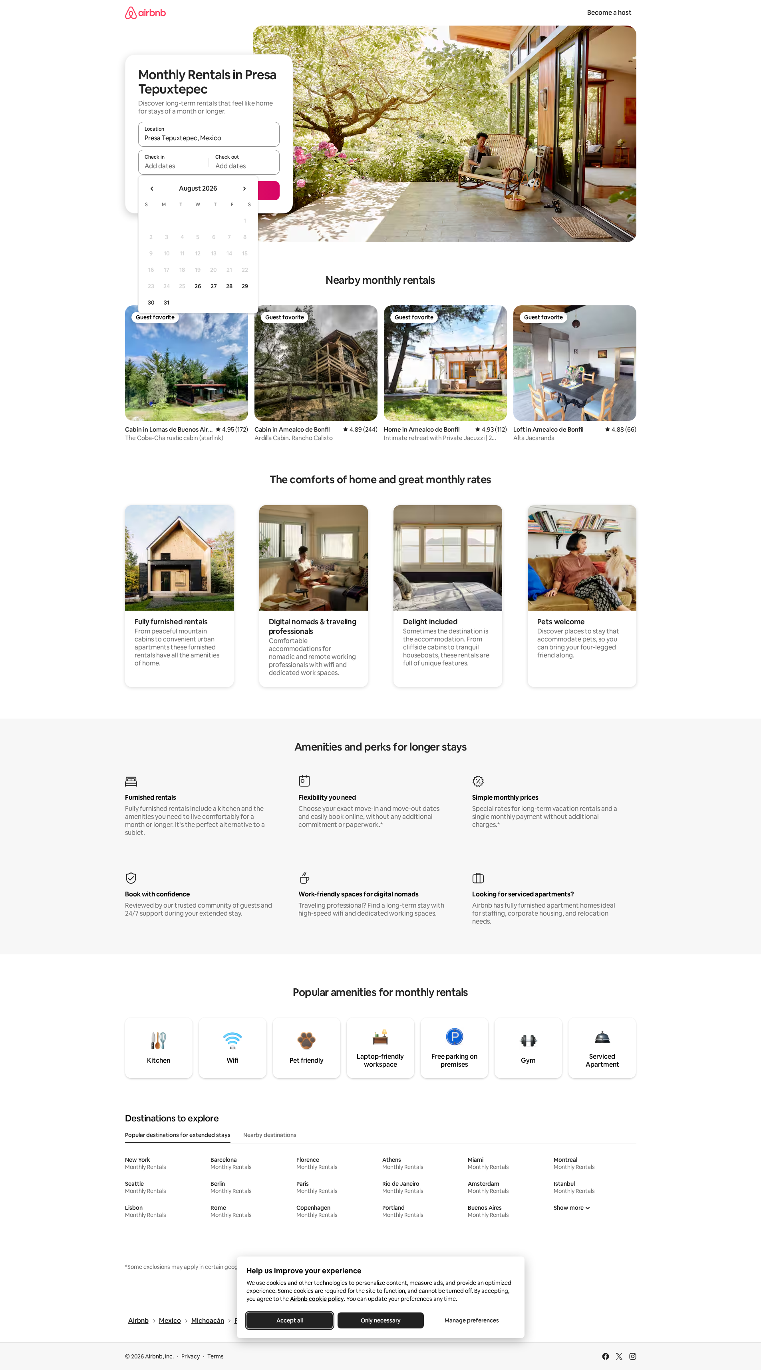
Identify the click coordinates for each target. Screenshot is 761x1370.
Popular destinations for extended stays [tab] (177, 1135)
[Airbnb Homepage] (145, 12)
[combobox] (209, 138)
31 (166, 302)
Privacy (190, 1356)
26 (198, 286)
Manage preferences (472, 1320)
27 (214, 286)
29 (245, 286)
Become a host (609, 12)
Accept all (289, 1320)
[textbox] (174, 166)
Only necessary (381, 1320)
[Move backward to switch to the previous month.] (152, 188)
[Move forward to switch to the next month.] (244, 188)
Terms (215, 1356)
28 (229, 286)
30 (151, 302)
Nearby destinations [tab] (269, 1135)
